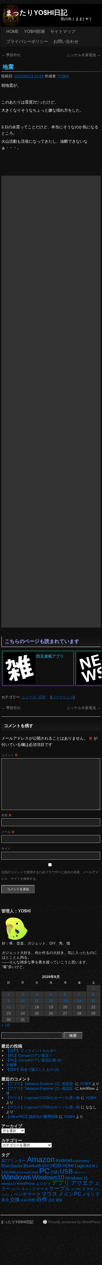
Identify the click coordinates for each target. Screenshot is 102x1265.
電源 (59, 1200)
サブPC (76, 1189)
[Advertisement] (51, 402)
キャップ (28, 1189)
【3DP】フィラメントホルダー (31, 1051)
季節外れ (11, 55)
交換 (15, 1199)
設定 (51, 1200)
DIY (45, 1166)
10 (23, 1001)
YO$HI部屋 (34, 31)
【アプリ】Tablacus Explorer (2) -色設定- (40, 1084)
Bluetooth (32, 1165)
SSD (55, 1172)
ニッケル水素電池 (84, 55)
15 (93, 1001)
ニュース (29, 697)
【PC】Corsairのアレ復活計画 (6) (34, 1060)
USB (66, 1171)
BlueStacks (11, 1166)
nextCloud (31, 1172)
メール (8, 832)
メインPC (69, 1194)
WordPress (26, 1184)
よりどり (43, 1183)
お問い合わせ (65, 41)
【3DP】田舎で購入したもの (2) (32, 1069)
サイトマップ (62, 31)
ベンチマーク (27, 1194)
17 (23, 1007)
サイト (6, 848)
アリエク (82, 1183)
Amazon (41, 1159)
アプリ (61, 1183)
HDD (55, 1165)
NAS (19, 1172)
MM (12, 1172)
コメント (9, 755)
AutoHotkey (81, 1161)
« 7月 (5, 1025)
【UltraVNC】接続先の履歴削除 (32, 1116)
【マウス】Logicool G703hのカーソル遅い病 (43, 1098)
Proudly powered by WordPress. (74, 1222)
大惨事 (11, 1065)
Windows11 (8, 1183)
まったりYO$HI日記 (36, 12)
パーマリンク (62, 697)
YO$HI (63, 76)
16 (9, 1007)
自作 (41, 1199)
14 (79, 1001)
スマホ (88, 1189)
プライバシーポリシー (27, 41)
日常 (42, 697)
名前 (6, 815)
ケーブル (59, 1188)
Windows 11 (76, 1178)
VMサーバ (80, 1172)
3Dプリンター (13, 1160)
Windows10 (48, 1177)
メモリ (88, 1194)
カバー (16, 1189)
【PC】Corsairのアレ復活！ (29, 1055)
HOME (12, 31)
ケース (42, 1189)
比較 (31, 1200)
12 (51, 1001)
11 (37, 1001)
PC (44, 1170)
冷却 (24, 1200)
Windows (16, 1177)
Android (64, 1160)
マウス (49, 1194)
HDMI (68, 1165)
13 (65, 1001)
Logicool (83, 1165)
